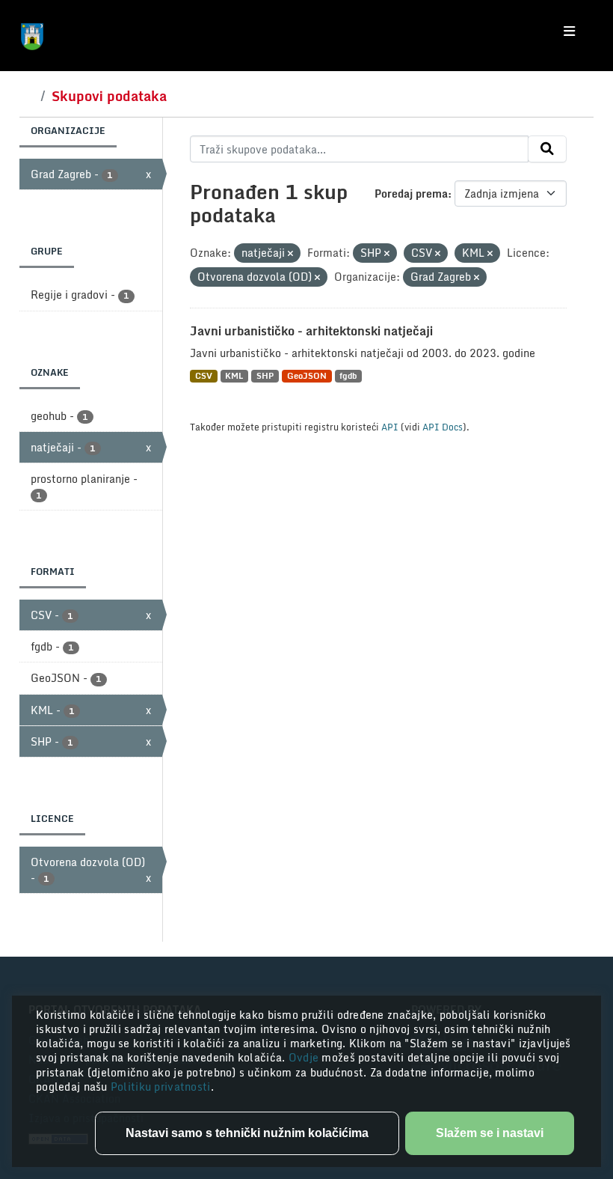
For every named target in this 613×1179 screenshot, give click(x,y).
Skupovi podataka (109, 95)
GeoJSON (307, 376)
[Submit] (547, 148)
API (389, 426)
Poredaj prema (411, 193)
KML (234, 376)
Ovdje (305, 1057)
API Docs (442, 426)
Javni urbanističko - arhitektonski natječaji (311, 331)
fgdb (348, 376)
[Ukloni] (290, 254)
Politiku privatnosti (161, 1086)
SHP (265, 376)
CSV (203, 376)
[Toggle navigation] (569, 31)
